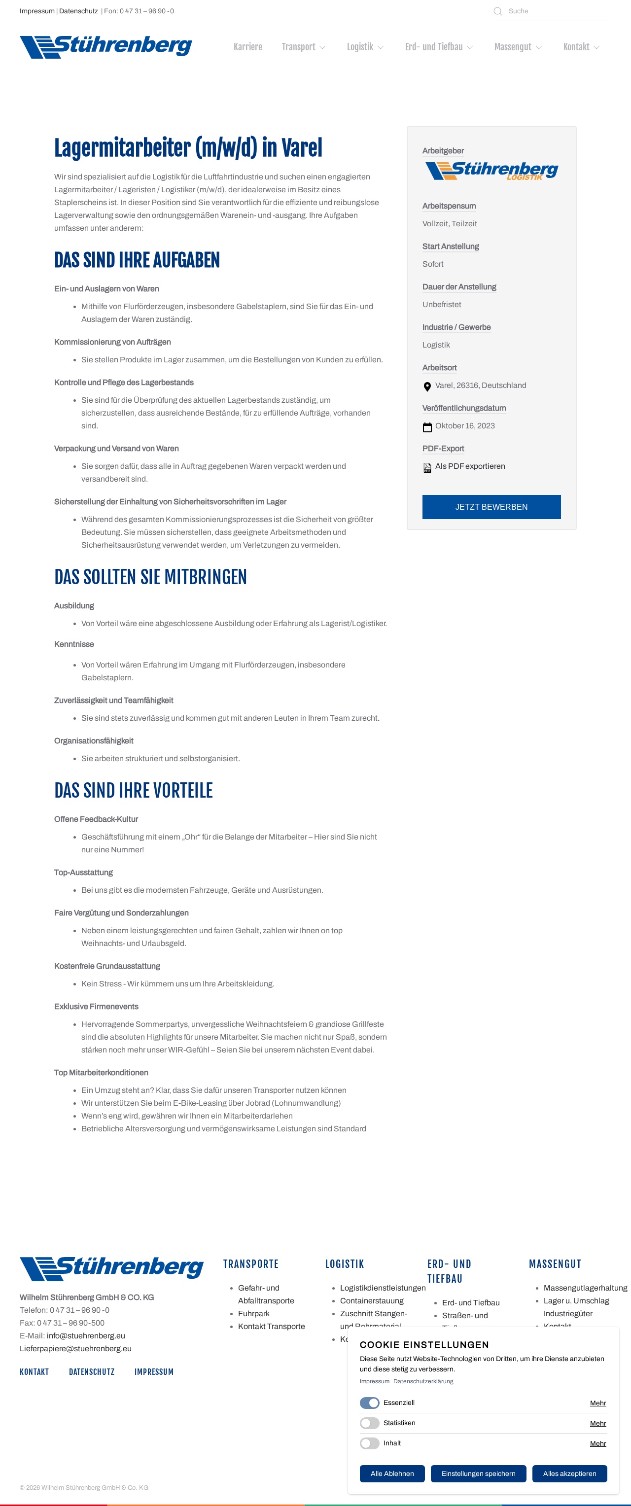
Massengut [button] (512, 46)
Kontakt (34, 1372)
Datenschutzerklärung (423, 1381)
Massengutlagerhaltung (586, 1288)
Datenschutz (78, 11)
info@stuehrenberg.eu (86, 1335)
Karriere (248, 46)
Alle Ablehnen (392, 1473)
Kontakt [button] (576, 46)
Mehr (598, 1403)
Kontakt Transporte (271, 1326)
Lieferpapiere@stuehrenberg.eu (76, 1348)
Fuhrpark (254, 1313)
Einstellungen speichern (479, 1473)
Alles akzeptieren (569, 1473)
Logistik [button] (360, 46)
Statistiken (400, 1423)
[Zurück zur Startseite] (106, 47)
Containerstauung (372, 1300)
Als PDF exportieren (469, 466)
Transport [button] (299, 46)
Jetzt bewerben (492, 507)
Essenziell (399, 1402)
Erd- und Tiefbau (471, 1302)
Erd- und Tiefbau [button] (434, 46)
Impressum (37, 11)
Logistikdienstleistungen (383, 1288)
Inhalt (392, 1443)
